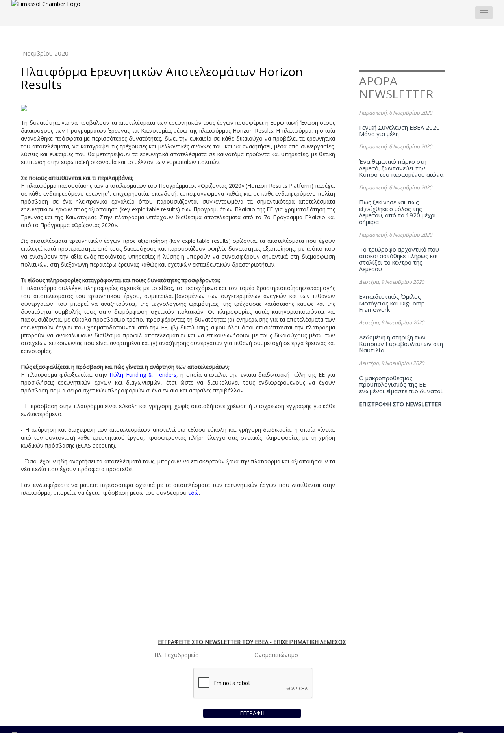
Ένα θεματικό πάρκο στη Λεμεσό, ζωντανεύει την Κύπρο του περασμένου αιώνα (401, 167)
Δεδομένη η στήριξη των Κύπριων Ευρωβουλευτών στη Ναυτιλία (401, 343)
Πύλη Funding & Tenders (142, 374)
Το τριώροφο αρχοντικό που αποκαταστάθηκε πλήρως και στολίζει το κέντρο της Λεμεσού (399, 259)
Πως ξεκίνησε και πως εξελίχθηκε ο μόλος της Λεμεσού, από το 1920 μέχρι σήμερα (397, 212)
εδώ (193, 492)
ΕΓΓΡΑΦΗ (252, 713)
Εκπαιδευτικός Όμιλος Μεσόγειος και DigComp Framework (392, 302)
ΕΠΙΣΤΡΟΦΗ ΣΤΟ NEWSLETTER (400, 404)
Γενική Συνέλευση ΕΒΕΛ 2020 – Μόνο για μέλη (402, 130)
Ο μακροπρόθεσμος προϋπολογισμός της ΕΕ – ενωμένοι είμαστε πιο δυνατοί (401, 384)
